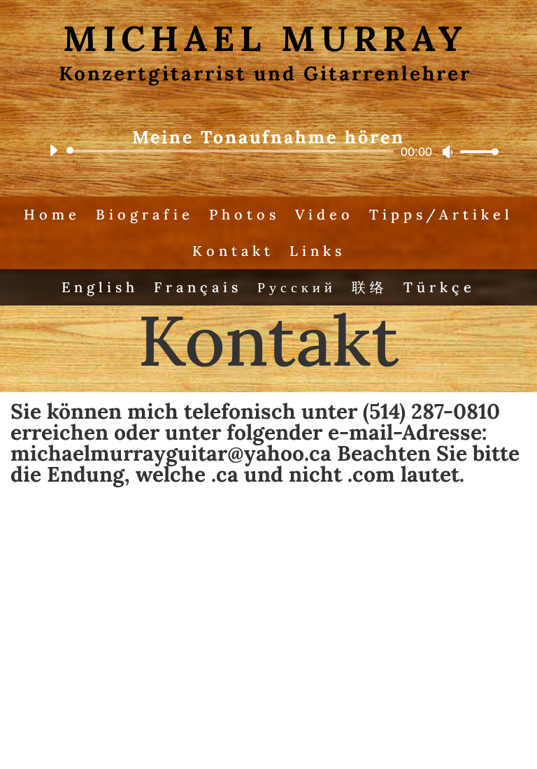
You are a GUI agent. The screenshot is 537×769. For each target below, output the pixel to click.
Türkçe (439, 287)
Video (324, 214)
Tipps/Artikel (441, 214)
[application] (268, 151)
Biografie (145, 214)
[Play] (53, 150)
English (100, 287)
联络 (370, 287)
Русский (296, 287)
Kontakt (233, 250)
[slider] (475, 151)
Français (198, 287)
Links (317, 250)
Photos (244, 214)
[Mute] (447, 151)
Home (52, 214)
